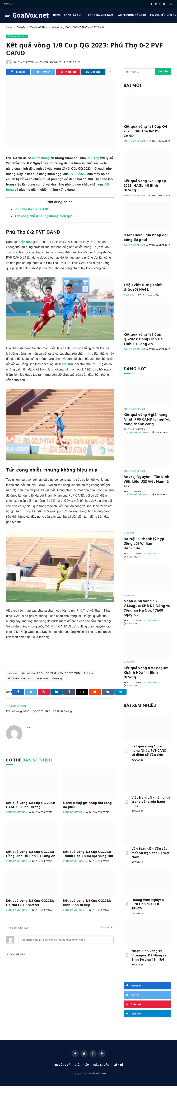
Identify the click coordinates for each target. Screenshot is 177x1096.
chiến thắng (41, 158)
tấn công (57, 678)
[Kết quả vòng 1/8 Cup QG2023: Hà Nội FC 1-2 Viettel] (31, 881)
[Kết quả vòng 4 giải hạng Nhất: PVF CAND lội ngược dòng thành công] (147, 391)
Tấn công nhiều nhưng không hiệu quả (43, 216)
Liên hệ (118, 1064)
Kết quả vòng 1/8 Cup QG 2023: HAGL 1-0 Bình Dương (39, 711)
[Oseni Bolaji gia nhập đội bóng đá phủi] (88, 783)
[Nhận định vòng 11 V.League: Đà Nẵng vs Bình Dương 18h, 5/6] (147, 932)
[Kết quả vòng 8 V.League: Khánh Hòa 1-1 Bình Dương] (147, 644)
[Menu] (7, 15)
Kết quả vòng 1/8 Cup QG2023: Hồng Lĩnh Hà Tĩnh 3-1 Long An (30, 854)
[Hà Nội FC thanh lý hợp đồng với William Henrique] (147, 515)
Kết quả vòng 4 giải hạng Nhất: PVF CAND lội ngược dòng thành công (147, 419)
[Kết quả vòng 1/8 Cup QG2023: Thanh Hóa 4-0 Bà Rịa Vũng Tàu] (88, 832)
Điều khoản (101, 1064)
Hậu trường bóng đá (132, 15)
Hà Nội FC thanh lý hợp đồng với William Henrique (144, 543)
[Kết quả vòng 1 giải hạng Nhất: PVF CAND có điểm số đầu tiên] (147, 728)
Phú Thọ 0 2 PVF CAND (20, 678)
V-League (129, 294)
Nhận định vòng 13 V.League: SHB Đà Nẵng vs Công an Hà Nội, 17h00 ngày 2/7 (147, 608)
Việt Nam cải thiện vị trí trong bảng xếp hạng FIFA (151, 801)
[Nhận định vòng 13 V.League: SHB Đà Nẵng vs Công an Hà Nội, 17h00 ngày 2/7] (147, 578)
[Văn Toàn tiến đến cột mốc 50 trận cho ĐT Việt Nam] (147, 830)
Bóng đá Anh (73, 15)
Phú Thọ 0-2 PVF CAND (32, 209)
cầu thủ (67, 364)
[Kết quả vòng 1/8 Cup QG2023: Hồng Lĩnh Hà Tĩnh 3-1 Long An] (31, 832)
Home (57, 15)
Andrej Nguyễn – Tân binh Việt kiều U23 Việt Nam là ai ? (146, 481)
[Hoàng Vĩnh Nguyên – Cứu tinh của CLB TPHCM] (147, 881)
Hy (18, 62)
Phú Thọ (93, 158)
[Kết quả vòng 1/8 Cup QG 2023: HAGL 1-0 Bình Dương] (31, 783)
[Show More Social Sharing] (109, 72)
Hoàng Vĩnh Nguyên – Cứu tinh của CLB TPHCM (149, 904)
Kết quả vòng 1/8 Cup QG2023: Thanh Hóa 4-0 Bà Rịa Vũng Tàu (88, 854)
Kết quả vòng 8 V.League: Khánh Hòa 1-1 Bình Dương (146, 672)
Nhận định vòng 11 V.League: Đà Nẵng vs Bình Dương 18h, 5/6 (149, 955)
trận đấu (25, 242)
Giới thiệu (82, 1064)
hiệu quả (12, 673)
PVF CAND (77, 174)
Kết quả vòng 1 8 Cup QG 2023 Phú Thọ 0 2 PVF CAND (51, 673)
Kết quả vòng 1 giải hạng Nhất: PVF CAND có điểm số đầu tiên (149, 750)
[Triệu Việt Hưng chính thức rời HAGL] (147, 266)
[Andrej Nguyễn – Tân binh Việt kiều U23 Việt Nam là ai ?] (147, 453)
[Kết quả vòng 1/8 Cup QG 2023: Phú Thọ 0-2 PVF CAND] (60, 115)
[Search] (170, 4)
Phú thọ (88, 673)
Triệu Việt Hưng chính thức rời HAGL (143, 287)
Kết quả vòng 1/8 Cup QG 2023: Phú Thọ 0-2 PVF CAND (145, 131)
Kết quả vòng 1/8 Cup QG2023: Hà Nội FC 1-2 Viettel (30, 902)
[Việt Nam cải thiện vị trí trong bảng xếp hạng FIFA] (147, 779)
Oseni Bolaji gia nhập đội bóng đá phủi (87, 805)
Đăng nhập (106, 927)
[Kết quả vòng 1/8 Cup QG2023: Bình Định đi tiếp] (88, 881)
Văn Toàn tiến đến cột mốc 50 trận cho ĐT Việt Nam (151, 852)
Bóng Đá (8, 4)
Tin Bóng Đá (62, 1064)
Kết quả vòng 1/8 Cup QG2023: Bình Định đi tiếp (87, 902)
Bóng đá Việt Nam (100, 15)
